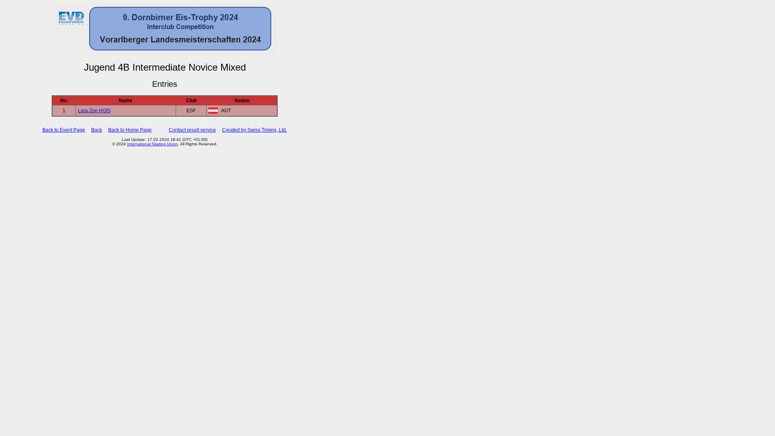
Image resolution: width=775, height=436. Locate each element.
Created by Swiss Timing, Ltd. (254, 130)
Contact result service (192, 130)
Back (96, 130)
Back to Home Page (130, 130)
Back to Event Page (63, 130)
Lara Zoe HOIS (94, 110)
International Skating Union (152, 144)
